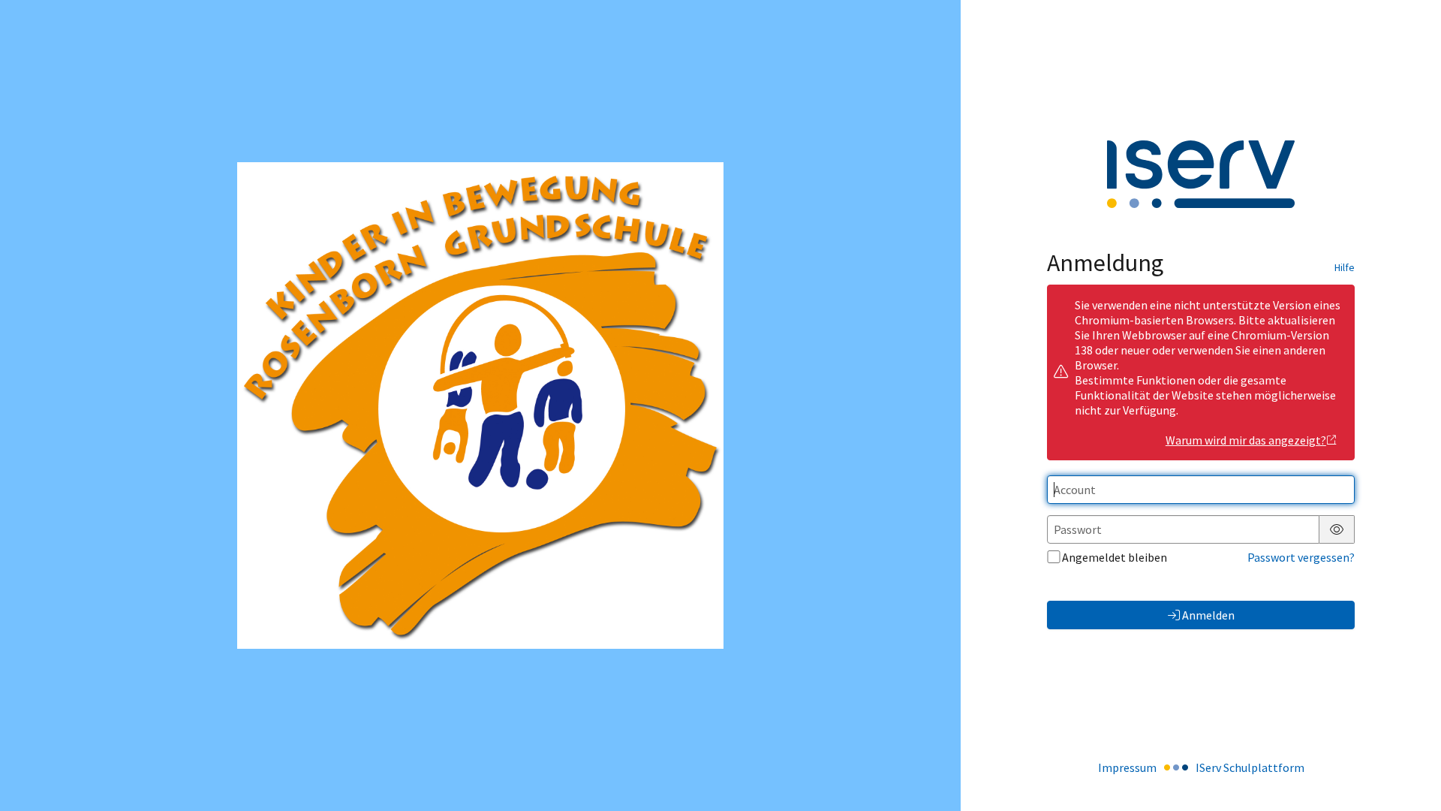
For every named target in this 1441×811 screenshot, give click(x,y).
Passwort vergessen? (1301, 557)
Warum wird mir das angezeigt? (1246, 440)
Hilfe (1344, 267)
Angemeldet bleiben (1114, 557)
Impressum (1127, 767)
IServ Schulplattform (1250, 767)
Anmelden (1208, 615)
